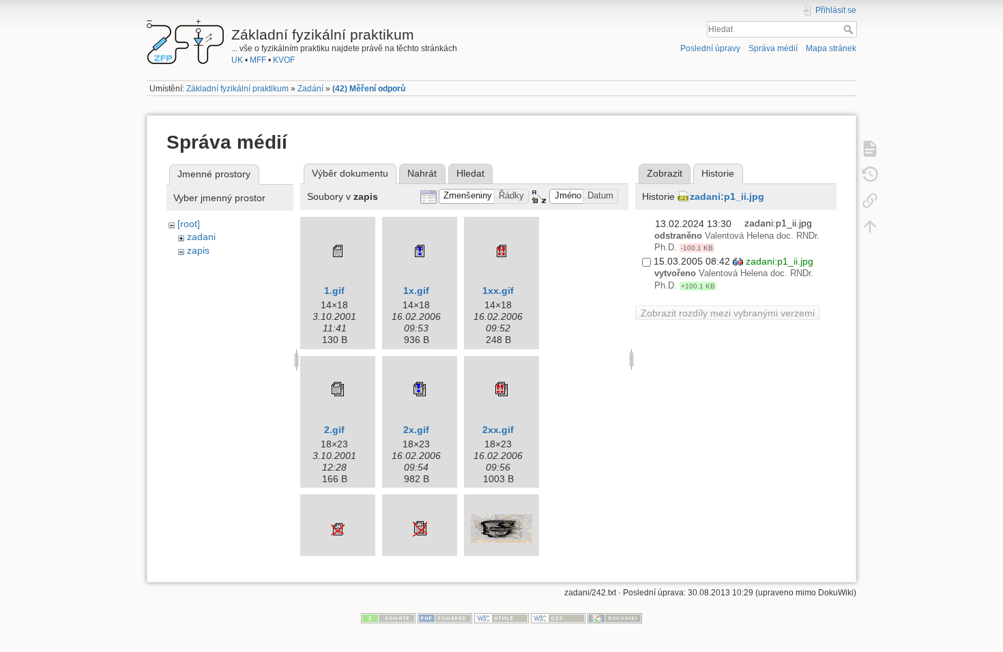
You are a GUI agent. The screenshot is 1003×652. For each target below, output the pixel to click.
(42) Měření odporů (368, 88)
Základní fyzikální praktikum (237, 88)
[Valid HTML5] (501, 618)
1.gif (334, 290)
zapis (198, 250)
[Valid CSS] (558, 618)
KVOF (284, 60)
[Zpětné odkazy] (870, 200)
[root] (188, 223)
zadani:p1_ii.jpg (727, 196)
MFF (258, 60)
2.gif (334, 429)
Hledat (849, 29)
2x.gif (416, 429)
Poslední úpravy (710, 48)
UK (237, 60)
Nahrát (422, 173)
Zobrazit (664, 173)
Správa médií (773, 48)
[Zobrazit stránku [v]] (870, 148)
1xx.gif (498, 290)
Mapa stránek (831, 48)
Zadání (310, 88)
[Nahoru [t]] (870, 226)
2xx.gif (498, 429)
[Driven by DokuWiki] (614, 618)
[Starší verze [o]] (870, 174)
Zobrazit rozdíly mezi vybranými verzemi (728, 313)
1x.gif (416, 290)
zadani (201, 236)
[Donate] (388, 618)
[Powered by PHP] (445, 618)
